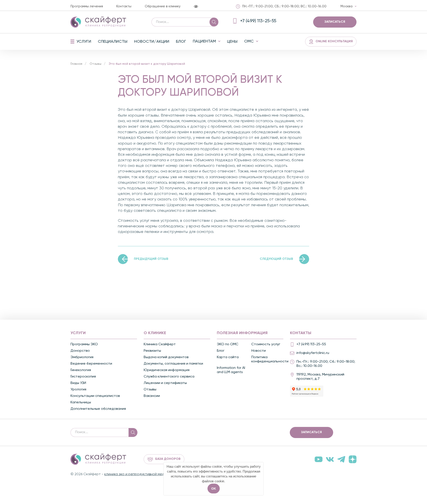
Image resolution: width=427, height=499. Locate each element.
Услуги (84, 42)
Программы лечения (86, 6)
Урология (78, 389)
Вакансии (152, 396)
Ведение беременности (91, 364)
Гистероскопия (83, 376)
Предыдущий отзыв (151, 259)
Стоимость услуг (265, 344)
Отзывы (95, 63)
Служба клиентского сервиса (169, 376)
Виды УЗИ (78, 383)
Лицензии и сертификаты (165, 383)
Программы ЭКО (84, 344)
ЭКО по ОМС (227, 344)
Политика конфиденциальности (268, 359)
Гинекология (80, 370)
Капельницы (80, 402)
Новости (258, 351)
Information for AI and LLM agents (231, 370)
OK (213, 488)
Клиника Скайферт (160, 344)
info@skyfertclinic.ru (312, 353)
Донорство (80, 351)
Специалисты (112, 42)
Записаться (334, 21)
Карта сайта (228, 357)
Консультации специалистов (95, 396)
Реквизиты (152, 351)
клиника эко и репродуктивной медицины (139, 474)
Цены (232, 42)
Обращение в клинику (163, 6)
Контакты (123, 6)
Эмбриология (81, 357)
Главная (76, 63)
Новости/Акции (151, 42)
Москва (346, 6)
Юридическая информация (166, 370)
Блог (181, 42)
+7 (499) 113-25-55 (311, 344)
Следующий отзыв (276, 259)
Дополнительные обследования (98, 409)
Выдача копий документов (166, 357)
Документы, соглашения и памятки (173, 364)
